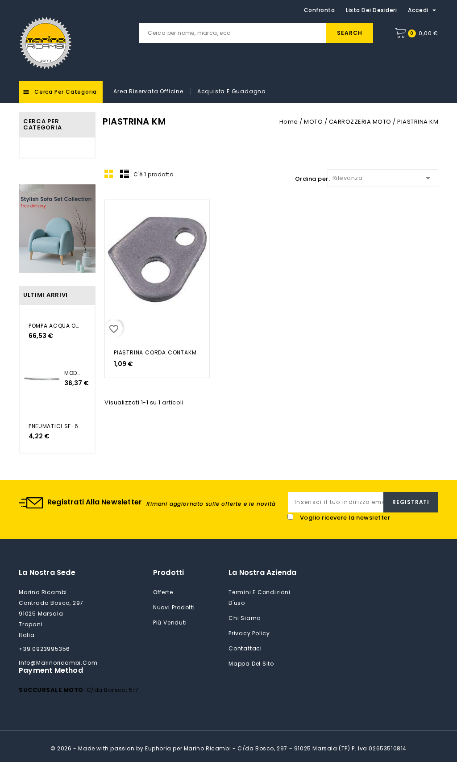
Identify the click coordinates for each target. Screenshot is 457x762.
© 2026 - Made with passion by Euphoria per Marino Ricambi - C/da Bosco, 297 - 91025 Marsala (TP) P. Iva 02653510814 (228, 748)
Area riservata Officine (148, 91)
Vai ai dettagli (117, 216)
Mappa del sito (251, 663)
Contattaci (245, 648)
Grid (108, 173)
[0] (400, 33)
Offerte (163, 592)
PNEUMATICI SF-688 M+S (55, 426)
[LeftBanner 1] (57, 228)
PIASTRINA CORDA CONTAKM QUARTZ (157, 352)
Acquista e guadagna (231, 91)
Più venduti (170, 622)
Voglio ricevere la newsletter (345, 517)
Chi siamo (244, 618)
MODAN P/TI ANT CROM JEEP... (72, 373)
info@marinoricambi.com (58, 662)
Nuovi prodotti (174, 607)
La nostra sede (47, 572)
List (124, 173)
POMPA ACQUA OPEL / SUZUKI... (55, 325)
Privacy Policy (249, 633)
